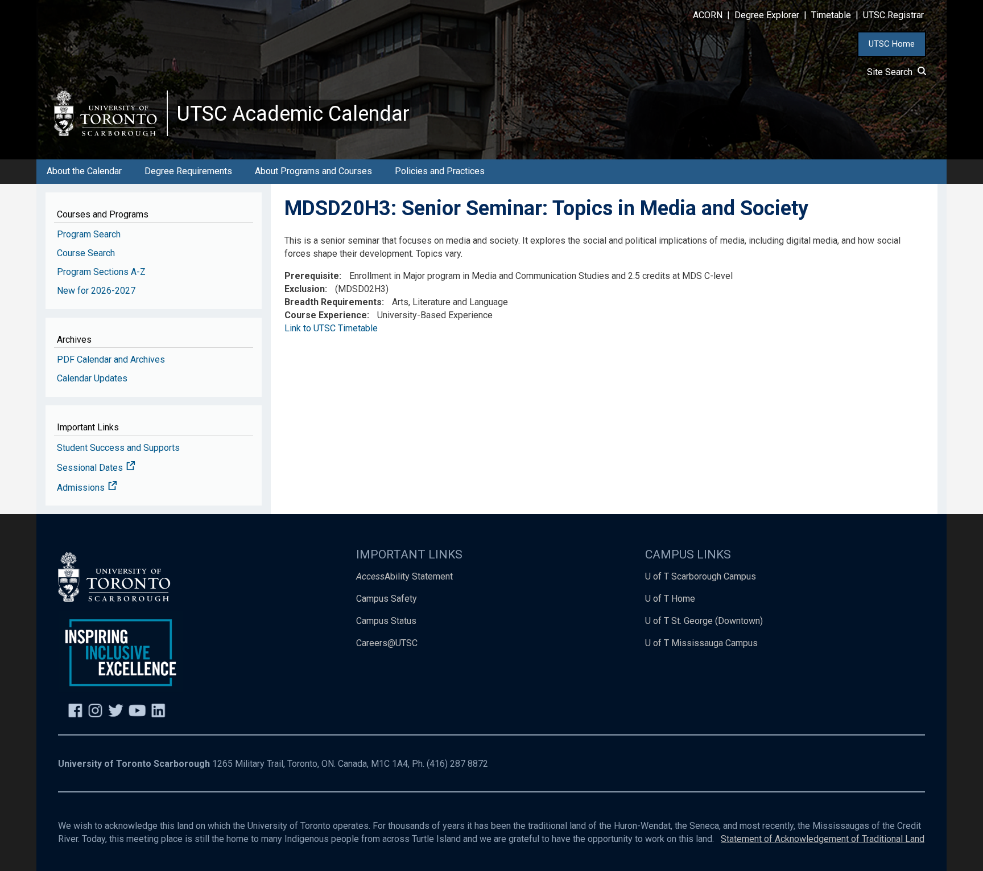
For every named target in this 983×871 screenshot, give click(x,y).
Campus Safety (386, 598)
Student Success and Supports (118, 447)
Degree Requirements (188, 171)
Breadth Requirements (333, 302)
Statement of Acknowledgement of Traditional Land (822, 838)
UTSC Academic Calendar (293, 114)
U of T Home (670, 598)
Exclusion (304, 289)
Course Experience (325, 315)
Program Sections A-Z (101, 271)
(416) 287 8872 (457, 763)
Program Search (89, 234)
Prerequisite (311, 275)
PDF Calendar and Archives (111, 359)
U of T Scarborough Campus (700, 576)
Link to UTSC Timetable (331, 328)
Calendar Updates (92, 378)
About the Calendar (84, 171)
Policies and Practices (440, 171)
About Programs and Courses (313, 171)
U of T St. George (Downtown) (704, 620)
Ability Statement (404, 576)
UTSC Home (892, 44)
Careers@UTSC (387, 643)
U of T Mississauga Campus (701, 643)
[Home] (111, 113)
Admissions (82, 487)
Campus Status (386, 620)
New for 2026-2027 (96, 290)
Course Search (86, 253)
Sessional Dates (91, 467)
